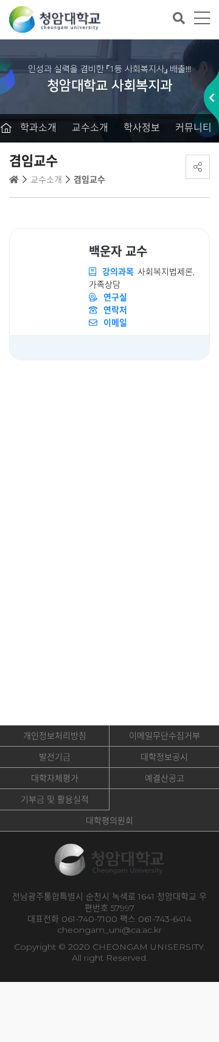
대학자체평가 (54, 778)
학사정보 (141, 127)
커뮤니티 (193, 127)
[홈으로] (6, 128)
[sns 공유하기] (198, 167)
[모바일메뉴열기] (202, 18)
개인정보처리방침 (54, 735)
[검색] (179, 18)
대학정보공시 (164, 756)
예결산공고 (164, 778)
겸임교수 (89, 179)
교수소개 (90, 127)
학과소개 (38, 127)
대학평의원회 (109, 820)
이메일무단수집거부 (164, 735)
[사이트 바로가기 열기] (211, 97)
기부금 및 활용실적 (55, 799)
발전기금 (55, 756)
